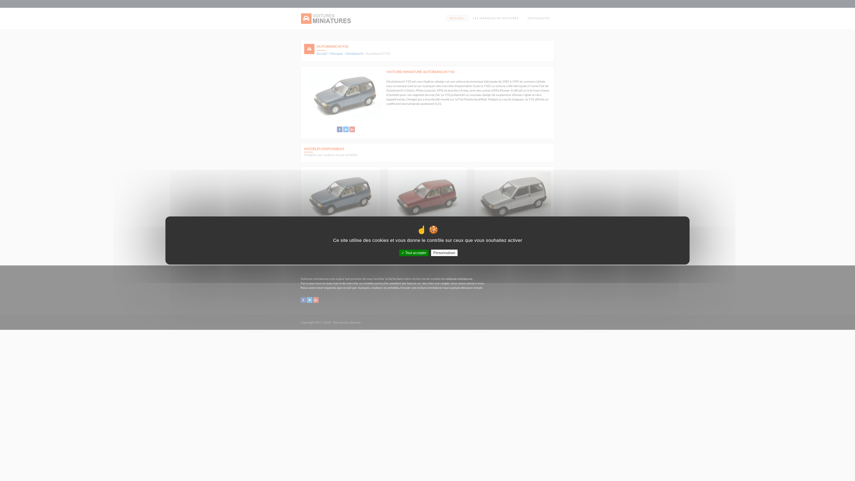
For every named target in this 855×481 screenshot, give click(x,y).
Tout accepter (415, 253)
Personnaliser (444, 253)
